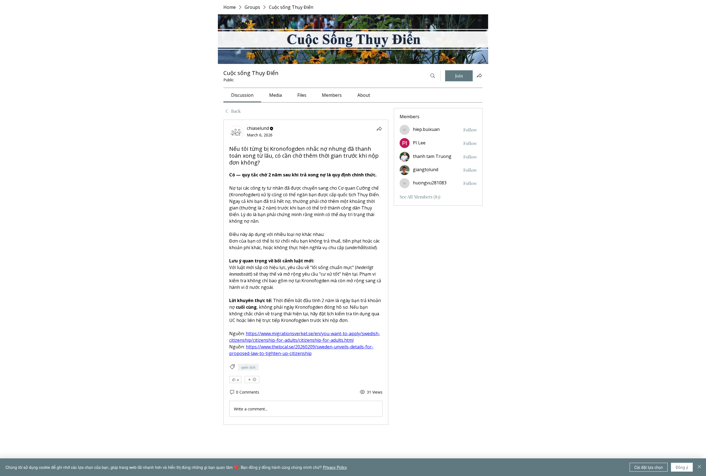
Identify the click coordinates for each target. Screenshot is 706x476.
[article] (305, 272)
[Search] (432, 75)
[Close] (699, 467)
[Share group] (479, 75)
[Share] (379, 128)
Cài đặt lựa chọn (648, 467)
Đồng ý (682, 467)
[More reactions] (252, 379)
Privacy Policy (335, 467)
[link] (242, 95)
